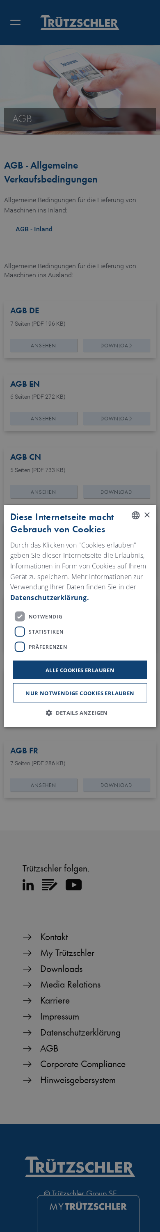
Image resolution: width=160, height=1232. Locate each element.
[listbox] (135, 515)
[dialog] (80, 616)
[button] (80, 712)
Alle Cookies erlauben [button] (80, 670)
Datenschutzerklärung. (49, 597)
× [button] (147, 515)
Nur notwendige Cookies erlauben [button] (79, 693)
